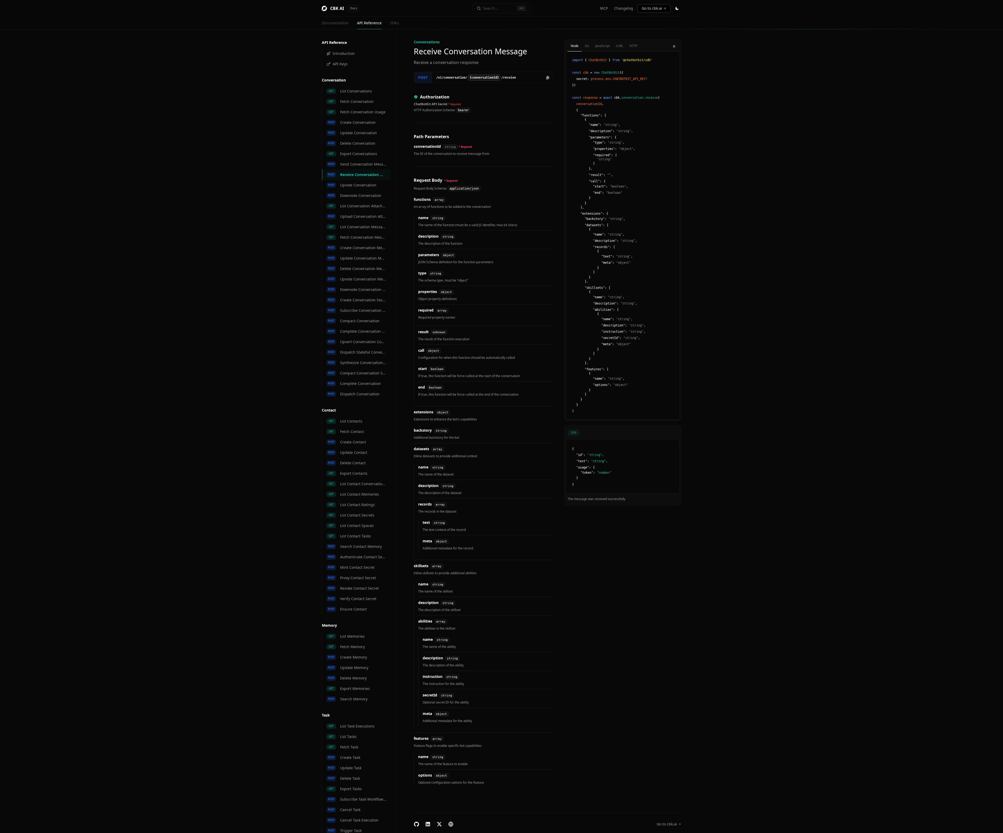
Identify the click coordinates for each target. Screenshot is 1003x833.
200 (573, 433)
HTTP (633, 46)
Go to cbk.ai (652, 8)
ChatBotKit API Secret (430, 104)
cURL (619, 46)
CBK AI (343, 8)
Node (575, 46)
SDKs (394, 22)
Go (587, 46)
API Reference (369, 22)
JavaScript (602, 46)
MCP (604, 8)
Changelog (623, 8)
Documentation (335, 22)
